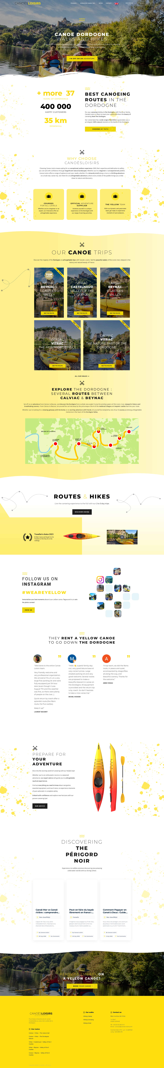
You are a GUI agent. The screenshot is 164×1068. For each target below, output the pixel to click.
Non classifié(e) (44, 917)
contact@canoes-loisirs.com (123, 1026)
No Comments (55, 936)
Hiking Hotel (87, 1023)
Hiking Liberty (87, 1016)
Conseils (76, 917)
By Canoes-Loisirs (44, 932)
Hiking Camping (88, 1019)
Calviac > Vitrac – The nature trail (39, 1033)
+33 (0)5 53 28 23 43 (118, 1025)
